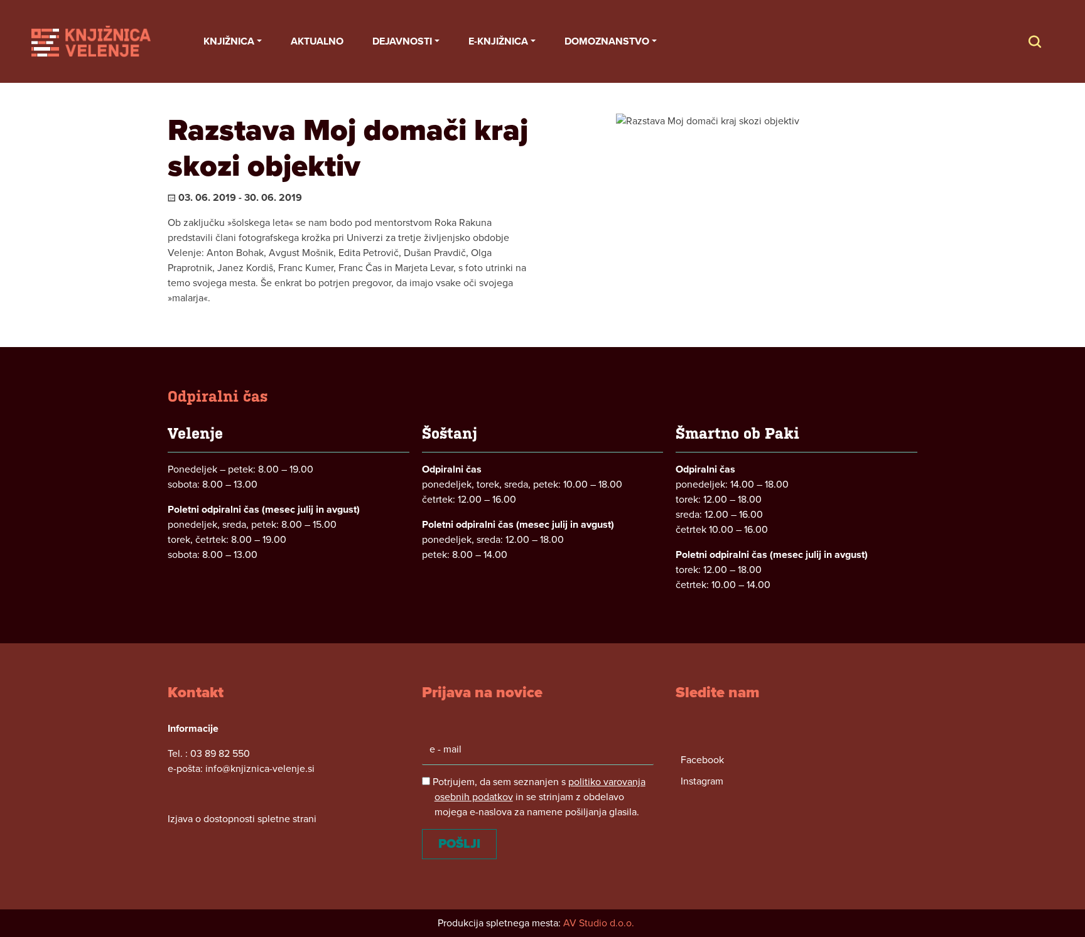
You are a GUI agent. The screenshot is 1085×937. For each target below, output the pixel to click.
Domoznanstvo (606, 41)
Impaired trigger (1047, 41)
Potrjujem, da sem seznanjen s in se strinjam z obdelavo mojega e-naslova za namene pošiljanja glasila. (537, 797)
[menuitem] (232, 41)
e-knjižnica (498, 41)
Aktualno (317, 41)
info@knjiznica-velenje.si (260, 769)
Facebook (702, 760)
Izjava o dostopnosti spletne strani (242, 819)
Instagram (702, 781)
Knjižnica (228, 41)
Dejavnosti (402, 41)
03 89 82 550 (220, 753)
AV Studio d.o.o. (598, 923)
